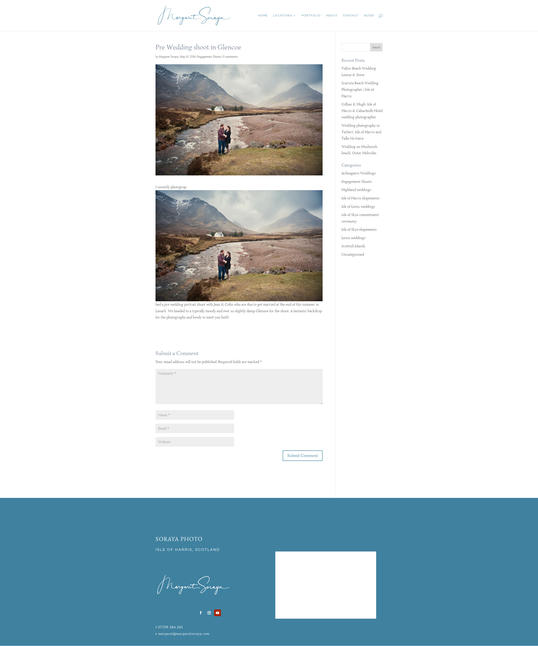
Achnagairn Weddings (359, 173)
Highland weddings (356, 189)
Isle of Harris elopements (361, 198)
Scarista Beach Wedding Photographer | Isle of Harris (360, 89)
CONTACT (351, 15)
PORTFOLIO (311, 15)
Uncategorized (353, 254)
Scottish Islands (353, 246)
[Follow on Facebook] (200, 612)
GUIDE (369, 15)
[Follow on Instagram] (209, 612)
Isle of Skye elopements (359, 229)
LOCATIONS (282, 15)
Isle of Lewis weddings (358, 206)
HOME (263, 15)
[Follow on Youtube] (217, 612)
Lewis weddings (353, 238)
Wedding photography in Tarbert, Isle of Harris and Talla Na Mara (361, 132)
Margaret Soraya (168, 56)
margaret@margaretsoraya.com (183, 633)
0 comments (230, 56)
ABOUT (332, 15)
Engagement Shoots (209, 56)
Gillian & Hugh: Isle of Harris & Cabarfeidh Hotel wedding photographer (362, 110)
